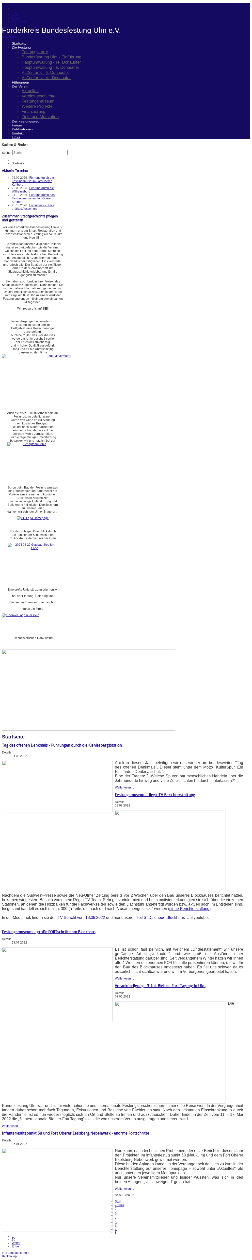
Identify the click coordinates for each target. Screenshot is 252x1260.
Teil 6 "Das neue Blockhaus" (161, 917)
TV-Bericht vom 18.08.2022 (81, 917)
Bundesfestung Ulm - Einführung (51, 56)
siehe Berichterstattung (189, 909)
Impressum (19, 21)
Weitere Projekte (37, 106)
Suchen (7, 153)
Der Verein (20, 86)
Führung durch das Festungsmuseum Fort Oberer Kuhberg (33, 181)
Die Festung (21, 47)
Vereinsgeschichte (38, 95)
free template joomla (15, 1253)
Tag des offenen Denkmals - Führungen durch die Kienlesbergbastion (62, 745)
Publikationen (22, 129)
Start (118, 1201)
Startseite (19, 43)
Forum (17, 125)
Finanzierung (33, 111)
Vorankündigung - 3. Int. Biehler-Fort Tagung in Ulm (160, 985)
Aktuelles (30, 90)
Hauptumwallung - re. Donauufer (51, 62)
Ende (15, 1246)
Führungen (20, 82)
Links (16, 137)
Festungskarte (35, 51)
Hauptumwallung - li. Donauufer (50, 67)
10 (13, 1239)
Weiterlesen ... (124, 787)
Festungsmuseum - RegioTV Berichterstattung (155, 794)
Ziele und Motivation (40, 116)
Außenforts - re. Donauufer (46, 77)
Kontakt (18, 133)
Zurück (119, 1205)
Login (15, 14)
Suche (16, 18)
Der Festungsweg (25, 121)
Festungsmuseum (38, 101)
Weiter (16, 1243)
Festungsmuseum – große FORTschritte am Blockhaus (48, 931)
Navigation (9, 36)
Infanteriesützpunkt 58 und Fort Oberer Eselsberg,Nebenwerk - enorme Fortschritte (75, 1133)
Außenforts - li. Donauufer (45, 72)
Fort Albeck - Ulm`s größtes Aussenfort (33, 207)
